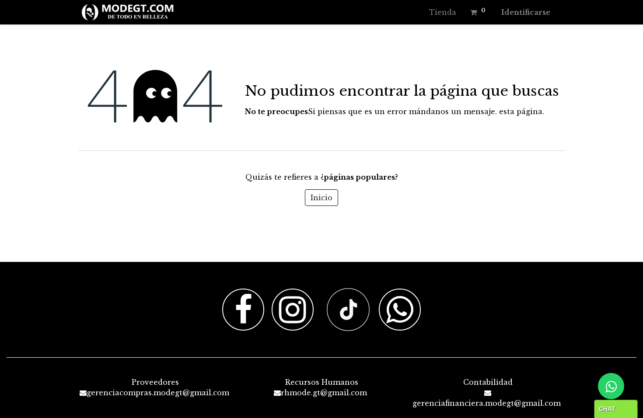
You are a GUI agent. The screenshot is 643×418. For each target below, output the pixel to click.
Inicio (321, 197)
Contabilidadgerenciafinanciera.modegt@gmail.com (486, 393)
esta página (520, 111)
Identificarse (525, 12)
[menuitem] (443, 12)
